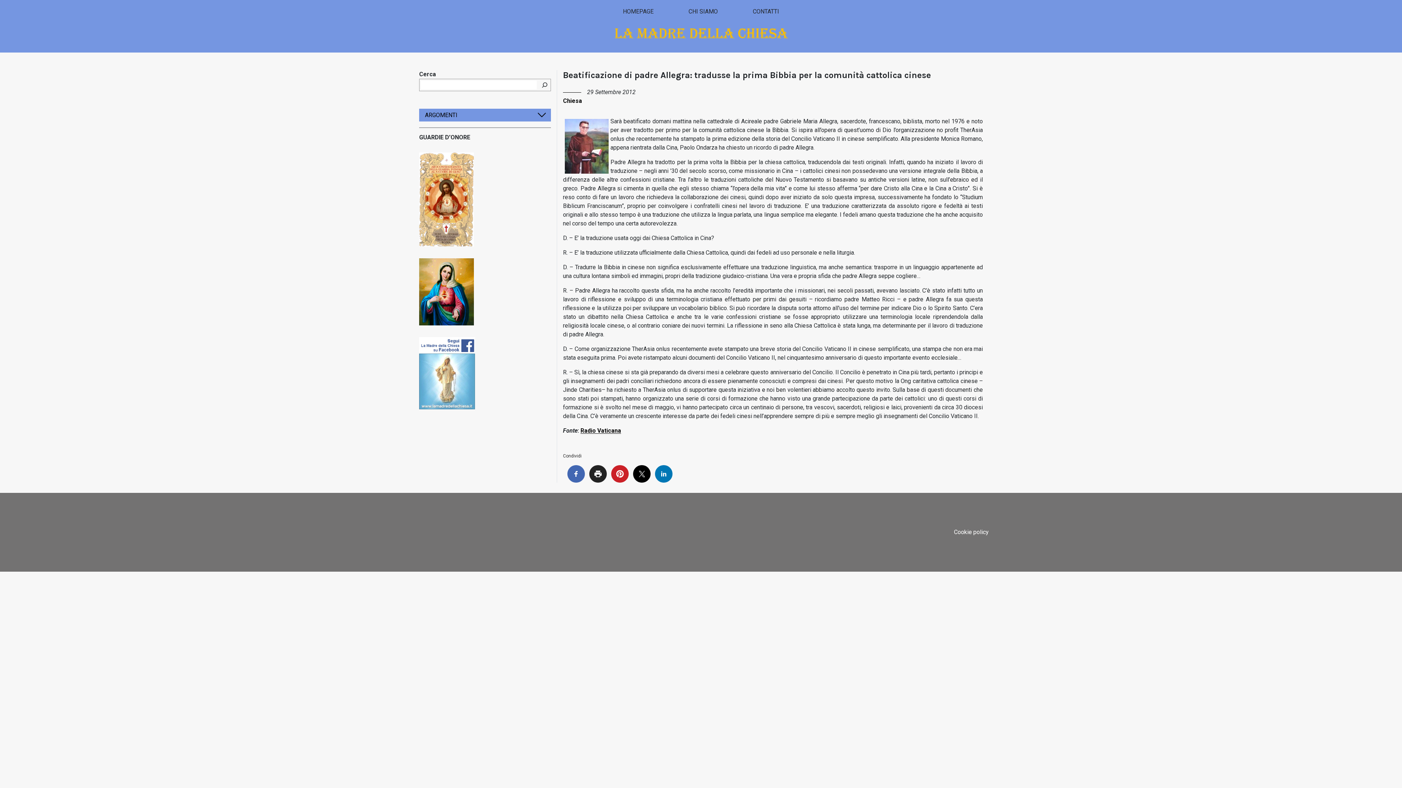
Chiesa (572, 100)
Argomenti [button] (441, 115)
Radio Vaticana (601, 430)
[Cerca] (544, 85)
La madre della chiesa (701, 33)
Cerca (427, 74)
